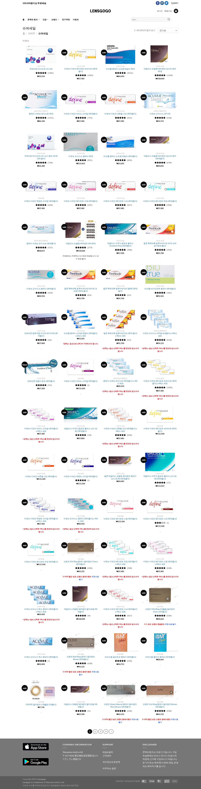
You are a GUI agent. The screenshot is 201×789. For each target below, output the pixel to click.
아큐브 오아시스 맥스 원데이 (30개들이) (41, 657)
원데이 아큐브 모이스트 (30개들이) (41, 243)
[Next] (111, 731)
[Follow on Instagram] (162, 3)
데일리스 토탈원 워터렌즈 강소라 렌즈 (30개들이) (160, 157)
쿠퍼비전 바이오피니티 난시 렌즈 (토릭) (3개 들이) (41, 157)
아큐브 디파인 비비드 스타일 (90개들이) (80, 381)
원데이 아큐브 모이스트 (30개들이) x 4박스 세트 (120, 382)
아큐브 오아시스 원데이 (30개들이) (41, 288)
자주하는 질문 (109, 768)
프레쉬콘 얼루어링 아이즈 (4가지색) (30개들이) (41, 334)
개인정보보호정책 (111, 762)
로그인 (160, 11)
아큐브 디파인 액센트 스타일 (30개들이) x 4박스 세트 (41, 519)
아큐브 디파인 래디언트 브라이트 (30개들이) (80, 70)
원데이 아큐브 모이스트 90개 (41, 113)
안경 (45, 19)
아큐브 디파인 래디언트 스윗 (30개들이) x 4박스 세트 (160, 562)
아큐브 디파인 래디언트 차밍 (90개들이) (41, 561)
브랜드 (54, 19)
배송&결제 (108, 752)
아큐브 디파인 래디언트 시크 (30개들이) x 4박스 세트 (120, 610)
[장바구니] (176, 11)
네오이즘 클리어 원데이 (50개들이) (160, 657)
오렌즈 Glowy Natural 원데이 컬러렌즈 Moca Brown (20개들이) (120, 705)
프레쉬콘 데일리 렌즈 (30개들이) (41, 381)
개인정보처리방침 (132, 781)
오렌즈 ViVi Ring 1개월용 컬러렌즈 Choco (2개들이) (160, 610)
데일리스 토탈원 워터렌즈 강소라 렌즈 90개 (160, 70)
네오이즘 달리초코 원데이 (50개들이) (120, 657)
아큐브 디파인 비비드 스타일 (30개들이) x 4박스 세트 (41, 429)
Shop (31, 33)
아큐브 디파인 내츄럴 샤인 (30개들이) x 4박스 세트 (120, 429)
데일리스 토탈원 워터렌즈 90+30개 (81, 243)
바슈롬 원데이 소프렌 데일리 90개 (120, 69)
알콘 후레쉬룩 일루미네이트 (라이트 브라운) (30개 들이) (80, 289)
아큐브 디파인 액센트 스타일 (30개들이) (41, 201)
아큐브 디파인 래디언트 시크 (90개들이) (160, 519)
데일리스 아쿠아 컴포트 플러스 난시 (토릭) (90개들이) (160, 477)
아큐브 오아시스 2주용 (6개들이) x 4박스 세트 (160, 334)
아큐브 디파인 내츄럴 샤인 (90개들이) (41, 476)
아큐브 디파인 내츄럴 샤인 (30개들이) (120, 113)
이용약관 (119, 781)
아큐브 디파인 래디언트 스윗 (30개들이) (80, 201)
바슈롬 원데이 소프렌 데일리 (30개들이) (120, 156)
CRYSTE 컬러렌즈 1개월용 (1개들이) (41, 704)
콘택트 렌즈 (32, 19)
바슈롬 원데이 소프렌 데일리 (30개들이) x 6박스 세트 (80, 334)
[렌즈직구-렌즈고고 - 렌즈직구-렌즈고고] (100, 10)
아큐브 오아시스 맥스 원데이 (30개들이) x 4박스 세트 (41, 610)
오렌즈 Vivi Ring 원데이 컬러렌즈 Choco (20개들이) (81, 562)
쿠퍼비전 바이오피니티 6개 (41, 69)
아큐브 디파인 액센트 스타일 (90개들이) (80, 476)
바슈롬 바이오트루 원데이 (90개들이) (160, 288)
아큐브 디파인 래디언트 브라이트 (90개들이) (160, 429)
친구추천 (66, 19)
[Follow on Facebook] (158, 3)
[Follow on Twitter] (166, 3)
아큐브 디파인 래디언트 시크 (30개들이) (120, 201)
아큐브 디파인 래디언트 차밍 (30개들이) (160, 201)
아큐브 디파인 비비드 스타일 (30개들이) (80, 113)
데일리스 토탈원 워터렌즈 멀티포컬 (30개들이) (80, 705)
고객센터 (107, 755)
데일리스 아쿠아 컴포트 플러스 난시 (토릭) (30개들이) (80, 429)
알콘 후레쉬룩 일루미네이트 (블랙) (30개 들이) (120, 289)
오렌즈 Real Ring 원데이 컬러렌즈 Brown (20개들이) (81, 657)
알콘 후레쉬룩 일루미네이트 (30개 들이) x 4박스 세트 (120, 334)
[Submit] (168, 19)
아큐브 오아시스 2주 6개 (160, 113)
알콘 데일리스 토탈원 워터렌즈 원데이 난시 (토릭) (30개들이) (120, 477)
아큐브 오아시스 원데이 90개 (81, 156)
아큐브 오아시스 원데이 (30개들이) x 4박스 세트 (81, 519)
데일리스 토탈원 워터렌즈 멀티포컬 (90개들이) (80, 610)
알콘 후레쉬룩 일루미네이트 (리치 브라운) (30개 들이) (160, 244)
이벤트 (76, 19)
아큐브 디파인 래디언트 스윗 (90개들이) (120, 519)
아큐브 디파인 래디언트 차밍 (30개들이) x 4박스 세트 (120, 562)
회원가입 (168, 11)
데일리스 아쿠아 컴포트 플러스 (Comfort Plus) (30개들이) (120, 244)
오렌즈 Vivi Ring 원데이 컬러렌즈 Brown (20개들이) (160, 705)
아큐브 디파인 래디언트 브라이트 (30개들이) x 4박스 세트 (160, 382)
